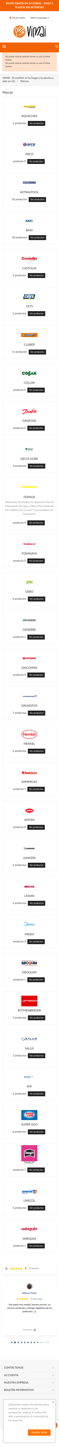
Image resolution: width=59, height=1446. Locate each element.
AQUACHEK (29, 116)
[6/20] (31, 1342)
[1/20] (15, 1342)
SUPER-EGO (29, 1124)
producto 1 (19, 637)
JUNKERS (29, 858)
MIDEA (29, 934)
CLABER (29, 344)
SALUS (29, 1048)
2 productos (19, 313)
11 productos (19, 352)
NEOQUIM (29, 972)
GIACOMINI (29, 667)
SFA (29, 1086)
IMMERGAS (29, 782)
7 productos (19, 713)
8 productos (19, 1132)
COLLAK (29, 382)
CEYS (29, 306)
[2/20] (18, 1342)
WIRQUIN (29, 1238)
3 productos (19, 123)
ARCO (29, 154)
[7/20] (34, 1342)
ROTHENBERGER (29, 1010)
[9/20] (41, 1342)
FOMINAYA (29, 553)
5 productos (19, 903)
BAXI (29, 230)
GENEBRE (29, 629)
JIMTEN (29, 820)
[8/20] (37, 1342)
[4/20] (24, 1342)
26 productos (19, 199)
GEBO (29, 591)
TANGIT (29, 1162)
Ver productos (37, 123)
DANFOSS (29, 420)
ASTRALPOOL (29, 192)
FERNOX (29, 497)
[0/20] (11, 1342)
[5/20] (28, 1342)
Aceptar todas (39, 1432)
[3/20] (21, 1342)
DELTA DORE (29, 459)
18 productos (19, 237)
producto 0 (19, 161)
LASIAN (29, 896)
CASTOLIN (29, 268)
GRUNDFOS (29, 705)
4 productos (19, 599)
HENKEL (29, 743)
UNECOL (29, 1200)
